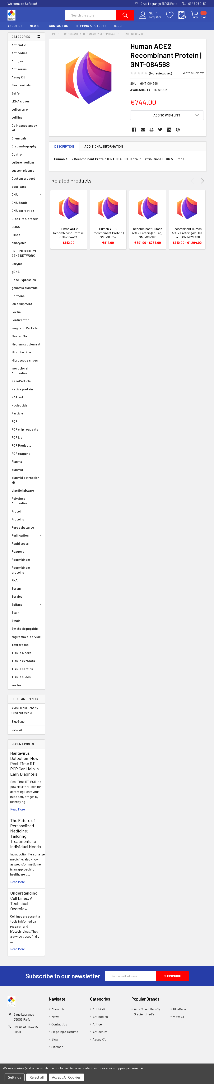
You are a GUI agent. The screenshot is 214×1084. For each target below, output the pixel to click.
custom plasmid (22, 170)
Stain (15, 612)
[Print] (151, 129)
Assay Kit (18, 77)
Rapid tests (20, 543)
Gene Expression (23, 280)
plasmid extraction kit (25, 480)
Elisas (15, 235)
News (34, 26)
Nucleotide (19, 405)
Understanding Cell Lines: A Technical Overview (24, 900)
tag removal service (26, 637)
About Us (15, 26)
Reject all (37, 1077)
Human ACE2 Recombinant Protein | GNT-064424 (68, 233)
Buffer (16, 93)
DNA (14, 194)
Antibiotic (18, 45)
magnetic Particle (24, 328)
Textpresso (20, 645)
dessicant (18, 186)
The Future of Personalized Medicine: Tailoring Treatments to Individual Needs (25, 833)
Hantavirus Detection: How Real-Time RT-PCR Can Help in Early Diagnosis (24, 763)
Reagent (17, 551)
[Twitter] (160, 129)
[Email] (142, 129)
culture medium (22, 162)
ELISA (15, 227)
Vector (16, 685)
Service (17, 596)
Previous (193, 181)
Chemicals (19, 138)
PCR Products (21, 445)
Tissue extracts (23, 661)
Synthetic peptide (24, 628)
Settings (14, 1077)
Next (201, 181)
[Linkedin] (169, 129)
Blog (118, 26)
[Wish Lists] (172, 15)
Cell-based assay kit (24, 128)
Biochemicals (21, 85)
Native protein (22, 389)
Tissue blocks (21, 653)
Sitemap (57, 1047)
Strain (15, 621)
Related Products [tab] (71, 180)
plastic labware (22, 490)
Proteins (17, 519)
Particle (17, 413)
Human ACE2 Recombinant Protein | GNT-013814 (108, 233)
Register (155, 17)
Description (64, 146)
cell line (17, 117)
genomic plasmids (24, 288)
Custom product (23, 178)
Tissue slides (21, 677)
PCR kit (16, 437)
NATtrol (17, 397)
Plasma (16, 461)
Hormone (18, 296)
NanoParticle (21, 381)
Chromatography (23, 146)
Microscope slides (24, 360)
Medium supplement (26, 344)
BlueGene (17, 721)
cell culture (19, 109)
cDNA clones (20, 101)
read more (17, 809)
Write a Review (193, 73)
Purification (20, 535)
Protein (16, 511)
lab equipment (21, 304)
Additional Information (103, 146)
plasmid (17, 470)
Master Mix (19, 336)
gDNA (15, 272)
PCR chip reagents (24, 429)
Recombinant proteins (21, 570)
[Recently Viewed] (184, 15)
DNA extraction (22, 210)
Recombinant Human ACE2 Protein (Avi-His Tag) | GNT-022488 (187, 233)
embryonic (18, 243)
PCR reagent (20, 453)
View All (16, 730)
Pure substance (22, 527)
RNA (14, 580)
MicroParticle (21, 352)
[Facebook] (134, 129)
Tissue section (22, 669)
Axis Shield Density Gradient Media (24, 710)
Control (17, 154)
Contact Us (58, 26)
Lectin (16, 312)
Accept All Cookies (66, 1077)
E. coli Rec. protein (24, 219)
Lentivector (20, 320)
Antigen (17, 61)
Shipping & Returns (90, 26)
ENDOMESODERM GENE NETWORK (23, 253)
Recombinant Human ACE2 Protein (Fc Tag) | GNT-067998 (147, 233)
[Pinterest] (178, 129)
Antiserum (19, 69)
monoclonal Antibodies (19, 370)
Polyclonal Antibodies (19, 501)
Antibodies (19, 53)
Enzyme (17, 264)
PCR (14, 421)
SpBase (17, 604)
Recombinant (21, 559)
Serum (16, 588)
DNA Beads (19, 203)
